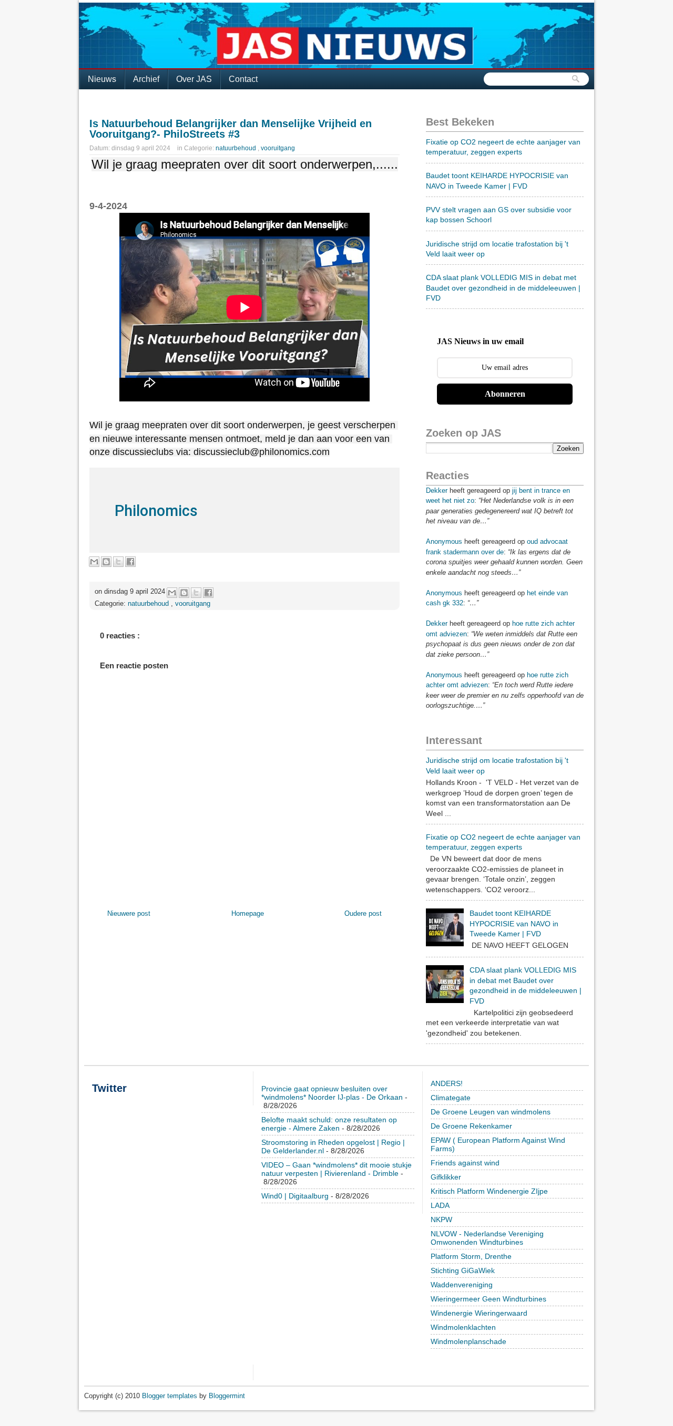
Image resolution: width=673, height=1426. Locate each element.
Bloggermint (227, 1396)
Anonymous (444, 541)
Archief (146, 79)
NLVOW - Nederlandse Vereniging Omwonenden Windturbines (487, 1237)
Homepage (247, 913)
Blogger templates (170, 1396)
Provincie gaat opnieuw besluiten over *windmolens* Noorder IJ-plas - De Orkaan (332, 1092)
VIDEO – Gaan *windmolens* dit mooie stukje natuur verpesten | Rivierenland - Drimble (336, 1169)
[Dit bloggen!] (106, 561)
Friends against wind (465, 1163)
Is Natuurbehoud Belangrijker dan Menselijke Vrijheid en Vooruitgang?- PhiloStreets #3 (230, 128)
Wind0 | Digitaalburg (295, 1196)
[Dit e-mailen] (94, 561)
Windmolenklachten (463, 1327)
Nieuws (102, 79)
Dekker (436, 490)
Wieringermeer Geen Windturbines (488, 1299)
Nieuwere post (128, 913)
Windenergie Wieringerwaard (479, 1313)
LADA (440, 1205)
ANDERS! (447, 1083)
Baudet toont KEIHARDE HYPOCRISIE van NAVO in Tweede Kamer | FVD (514, 923)
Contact (243, 79)
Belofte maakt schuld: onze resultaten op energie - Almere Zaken (329, 1123)
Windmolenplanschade (468, 1341)
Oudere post (363, 913)
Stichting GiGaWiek (463, 1270)
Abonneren (505, 393)
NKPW (441, 1219)
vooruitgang (278, 148)
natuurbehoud (237, 148)
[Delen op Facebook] (130, 561)
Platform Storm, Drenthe (471, 1256)
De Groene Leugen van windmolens (490, 1112)
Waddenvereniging (462, 1284)
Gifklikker (446, 1177)
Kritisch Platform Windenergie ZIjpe (489, 1191)
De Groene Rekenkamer (471, 1126)
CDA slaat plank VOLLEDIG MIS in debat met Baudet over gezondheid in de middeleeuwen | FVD (503, 287)
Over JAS (194, 79)
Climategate (451, 1097)
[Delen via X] (118, 561)
